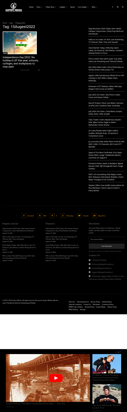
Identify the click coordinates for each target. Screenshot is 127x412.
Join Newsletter (107, 246)
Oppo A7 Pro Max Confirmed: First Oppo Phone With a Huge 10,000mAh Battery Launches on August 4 (105, 155)
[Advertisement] (63, 331)
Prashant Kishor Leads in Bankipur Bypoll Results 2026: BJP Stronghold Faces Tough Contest (106, 166)
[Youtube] (118, 7)
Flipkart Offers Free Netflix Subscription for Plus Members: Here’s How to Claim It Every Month (106, 188)
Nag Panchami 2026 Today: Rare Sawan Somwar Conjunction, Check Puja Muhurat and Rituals (106, 31)
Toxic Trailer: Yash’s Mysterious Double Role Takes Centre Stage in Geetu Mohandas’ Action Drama (105, 122)
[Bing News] (123, 7)
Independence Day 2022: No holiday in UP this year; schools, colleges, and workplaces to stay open (20, 62)
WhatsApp (69, 216)
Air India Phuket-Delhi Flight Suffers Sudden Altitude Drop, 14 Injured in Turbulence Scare (103, 133)
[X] (113, 7)
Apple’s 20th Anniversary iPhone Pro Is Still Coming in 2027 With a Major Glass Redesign (106, 78)
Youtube (86, 216)
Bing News (101, 216)
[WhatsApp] (63, 215)
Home (5, 23)
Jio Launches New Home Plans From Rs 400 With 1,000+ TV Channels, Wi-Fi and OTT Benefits (106, 144)
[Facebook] (24, 215)
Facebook (30, 216)
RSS (44, 216)
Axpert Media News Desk (11, 70)
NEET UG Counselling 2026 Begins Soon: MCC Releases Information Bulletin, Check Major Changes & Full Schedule (106, 177)
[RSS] (40, 215)
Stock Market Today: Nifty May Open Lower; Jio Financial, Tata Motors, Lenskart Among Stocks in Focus (106, 50)
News (5, 53)
